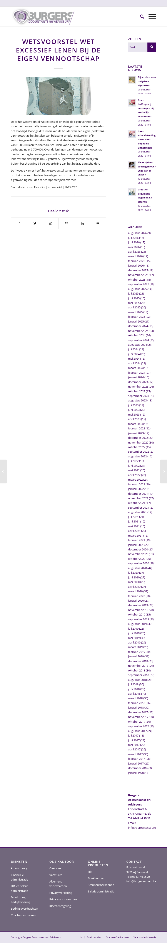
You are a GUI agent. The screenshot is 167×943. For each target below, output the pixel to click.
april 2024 (134, 363)
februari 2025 (136, 317)
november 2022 (138, 442)
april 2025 (134, 307)
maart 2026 (135, 256)
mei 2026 (134, 247)
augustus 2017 (137, 731)
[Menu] (150, 16)
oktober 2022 (136, 447)
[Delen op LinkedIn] (82, 223)
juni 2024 (134, 354)
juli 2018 (133, 684)
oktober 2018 (136, 670)
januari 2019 (136, 656)
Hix (90, 872)
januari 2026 (136, 265)
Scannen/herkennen (101, 885)
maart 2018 (135, 698)
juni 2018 (134, 689)
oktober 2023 (136, 391)
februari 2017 (136, 759)
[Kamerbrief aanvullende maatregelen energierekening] (163, 471)
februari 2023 (136, 428)
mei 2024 (134, 358)
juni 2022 (134, 466)
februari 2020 (136, 596)
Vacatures (55, 875)
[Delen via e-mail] (98, 223)
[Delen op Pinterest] (66, 223)
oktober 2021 (136, 503)
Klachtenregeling (60, 906)
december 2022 (138, 438)
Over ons (55, 868)
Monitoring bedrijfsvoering (20, 899)
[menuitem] (140, 16)
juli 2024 (133, 349)
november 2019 (138, 610)
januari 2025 (136, 321)
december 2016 (138, 768)
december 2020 (138, 549)
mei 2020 (134, 582)
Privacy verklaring (60, 893)
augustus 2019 (137, 624)
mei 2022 (134, 470)
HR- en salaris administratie (19, 888)
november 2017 (138, 717)
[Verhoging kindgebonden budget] (3, 471)
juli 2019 (133, 628)
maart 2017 (135, 754)
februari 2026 (136, 261)
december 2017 (138, 712)
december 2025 (138, 270)
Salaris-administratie (101, 891)
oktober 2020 (136, 559)
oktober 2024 (136, 335)
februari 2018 (136, 703)
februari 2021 (136, 540)
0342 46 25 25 (141, 818)
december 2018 (138, 661)
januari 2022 (136, 489)
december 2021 (138, 494)
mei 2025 (134, 303)
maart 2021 (135, 535)
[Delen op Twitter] (35, 223)
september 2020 (138, 563)
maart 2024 (135, 368)
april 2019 (134, 642)
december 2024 (138, 326)
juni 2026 (134, 242)
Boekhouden (96, 878)
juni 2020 (134, 577)
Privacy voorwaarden (63, 899)
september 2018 (138, 675)
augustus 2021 (137, 512)
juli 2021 (133, 517)
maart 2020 (135, 591)
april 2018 (134, 694)
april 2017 (134, 749)
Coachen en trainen (23, 915)
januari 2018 (136, 707)
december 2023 (138, 382)
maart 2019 (135, 647)
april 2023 (134, 419)
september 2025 (138, 284)
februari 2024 (136, 373)
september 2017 (138, 726)
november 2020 (138, 554)
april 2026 (134, 252)
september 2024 (138, 340)
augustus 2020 (137, 568)
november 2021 (138, 498)
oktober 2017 (136, 722)
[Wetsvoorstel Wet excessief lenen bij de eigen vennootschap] (58, 96)
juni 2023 (134, 410)
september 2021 (138, 507)
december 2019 (138, 605)
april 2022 (134, 475)
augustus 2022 (137, 456)
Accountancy (19, 868)
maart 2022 (135, 479)
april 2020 (134, 587)
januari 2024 (136, 377)
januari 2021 (136, 545)
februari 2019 (136, 652)
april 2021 (134, 531)
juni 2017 (134, 740)
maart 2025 (135, 312)
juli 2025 (133, 293)
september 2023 (138, 396)
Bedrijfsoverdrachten (24, 908)
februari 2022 (136, 484)
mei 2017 (134, 745)
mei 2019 (134, 638)
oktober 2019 (136, 614)
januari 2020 (136, 600)
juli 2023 (133, 405)
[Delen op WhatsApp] (50, 223)
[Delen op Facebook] (19, 223)
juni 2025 (134, 298)
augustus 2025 (137, 289)
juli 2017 (133, 735)
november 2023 (138, 386)
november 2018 (138, 666)
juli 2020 (133, 573)
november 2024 (138, 331)
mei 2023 (134, 414)
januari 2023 (136, 433)
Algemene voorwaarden (58, 883)
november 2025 (138, 275)
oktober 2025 (136, 280)
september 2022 (138, 451)
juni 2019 (134, 633)
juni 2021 (134, 521)
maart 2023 (135, 424)
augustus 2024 (137, 345)
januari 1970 (136, 773)
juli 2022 (133, 461)
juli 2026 (133, 238)
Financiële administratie (19, 877)
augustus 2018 (137, 680)
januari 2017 (136, 763)
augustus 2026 (137, 233)
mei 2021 (134, 526)
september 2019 (138, 619)
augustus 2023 (137, 400)
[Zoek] (140, 16)
